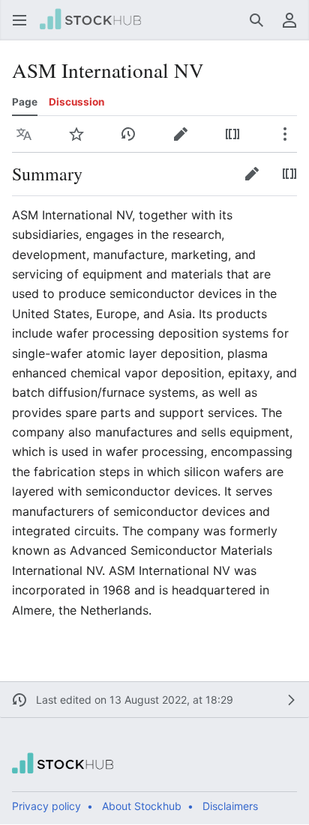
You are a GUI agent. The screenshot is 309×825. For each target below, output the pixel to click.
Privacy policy (46, 806)
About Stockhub (142, 806)
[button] (19, 20)
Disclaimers (230, 806)
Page (25, 102)
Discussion (76, 102)
